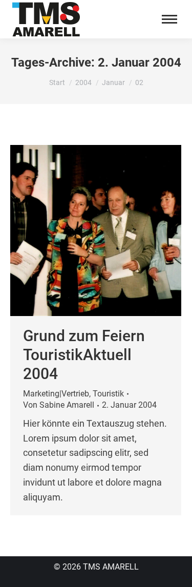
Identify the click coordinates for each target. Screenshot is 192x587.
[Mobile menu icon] (169, 19)
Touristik (108, 394)
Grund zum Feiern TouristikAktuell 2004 (84, 355)
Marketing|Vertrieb (56, 394)
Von (58, 405)
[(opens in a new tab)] (95, 230)
